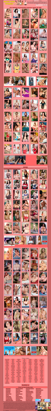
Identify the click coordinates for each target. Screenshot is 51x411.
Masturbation (19, 372)
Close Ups (36, 363)
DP (30, 365)
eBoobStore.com (15, 7)
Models (7, 373)
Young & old (7, 383)
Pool (24, 375)
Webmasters (4, 410)
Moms (13, 373)
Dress (36, 365)
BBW (13, 360)
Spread (24, 378)
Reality (24, 376)
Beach (24, 360)
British (36, 362)
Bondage (7, 362)
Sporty (19, 378)
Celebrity (12, 363)
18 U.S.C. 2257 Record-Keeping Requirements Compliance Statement (16, 410)
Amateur (18, 359)
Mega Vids (38, 395)
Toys (37, 7)
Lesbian (36, 371)
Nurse (24, 374)
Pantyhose (7, 375)
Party (13, 375)
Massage (12, 372)
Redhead (30, 376)
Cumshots (7, 365)
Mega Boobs (8, 388)
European (41, 365)
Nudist (19, 374)
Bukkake (30, 362)
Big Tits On (18, 392)
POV (36, 375)
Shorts (30, 377)
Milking (42, 372)
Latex (13, 371)
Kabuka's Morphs (29, 396)
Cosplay (18, 364)
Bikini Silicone (18, 361)
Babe (41, 359)
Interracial (36, 370)
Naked (42, 373)
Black (24, 361)
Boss (18, 362)
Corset (13, 364)
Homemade (13, 370)
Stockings (41, 378)
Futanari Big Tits (18, 396)
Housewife (30, 370)
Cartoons (7, 363)
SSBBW (36, 378)
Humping (24, 370)
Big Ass (7, 361)
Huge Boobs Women (29, 392)
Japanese (41, 370)
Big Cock (35, 360)
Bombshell (41, 361)
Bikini (13, 361)
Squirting (30, 378)
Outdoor (36, 374)
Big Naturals (42, 360)
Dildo (19, 365)
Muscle (30, 373)
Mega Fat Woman (19, 391)
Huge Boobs (8, 391)
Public (7, 376)
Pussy (13, 376)
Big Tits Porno (38, 388)
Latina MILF (24, 371)
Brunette (24, 362)
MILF (36, 372)
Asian (36, 359)
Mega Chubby (38, 392)
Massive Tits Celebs (9, 400)
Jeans (7, 371)
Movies (40, 7)
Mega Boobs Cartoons (30, 388)
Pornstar (30, 375)
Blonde (30, 361)
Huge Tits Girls (38, 391)
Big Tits (17, 395)
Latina (19, 371)
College (7, 364)
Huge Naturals (18, 370)
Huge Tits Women (29, 400)
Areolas (30, 359)
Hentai (7, 370)
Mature (24, 372)
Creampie (35, 364)
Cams (42, 362)
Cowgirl (30, 364)
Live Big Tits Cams (29, 7)
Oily (30, 374)
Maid (7, 372)
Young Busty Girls (9, 399)
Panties (41, 374)
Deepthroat (13, 365)
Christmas (24, 363)
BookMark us (25, 385)
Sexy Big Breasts (19, 400)
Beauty (30, 360)
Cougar (24, 364)
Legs (30, 371)
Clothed (41, 363)
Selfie (19, 377)
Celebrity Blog (8, 396)
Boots (13, 362)
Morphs (18, 373)
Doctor (24, 365)
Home (11, 7)
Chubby (30, 363)
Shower (36, 377)
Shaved (24, 377)
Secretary (7, 377)
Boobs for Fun (28, 395)
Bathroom (7, 360)
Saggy (36, 376)
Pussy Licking (18, 376)
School (42, 376)
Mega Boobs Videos (29, 391)
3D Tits (13, 359)
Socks (13, 378)
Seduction (13, 377)
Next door (35, 373)
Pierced (18, 375)
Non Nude (13, 374)
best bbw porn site (29, 399)
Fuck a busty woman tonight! (22, 7)
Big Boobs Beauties (19, 388)
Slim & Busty (7, 378)
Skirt (41, 377)
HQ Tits (7, 395)
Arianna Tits (8, 392)
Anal (24, 359)
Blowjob (36, 361)
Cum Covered (42, 364)
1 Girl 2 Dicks (7, 359)
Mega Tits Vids (38, 396)
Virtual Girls (34, 7)
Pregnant (41, 375)
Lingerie (41, 371)
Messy (30, 372)
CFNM (19, 363)
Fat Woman (18, 399)
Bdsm (19, 360)
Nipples (7, 374)
